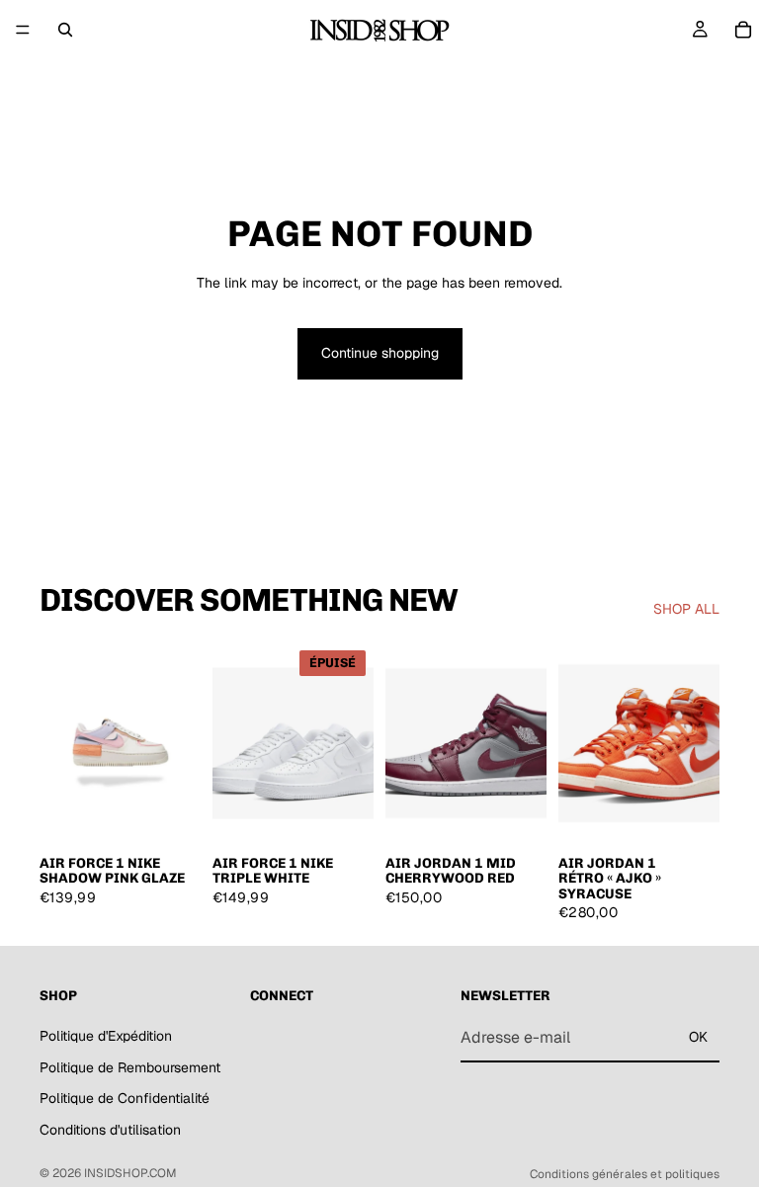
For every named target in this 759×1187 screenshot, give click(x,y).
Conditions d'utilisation (110, 1129)
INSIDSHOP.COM (130, 1173)
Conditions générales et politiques (624, 1174)
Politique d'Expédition (106, 1036)
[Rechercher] (65, 29)
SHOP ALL (686, 609)
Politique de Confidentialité (125, 1098)
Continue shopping (380, 353)
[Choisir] (170, 813)
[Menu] (22, 29)
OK (698, 1037)
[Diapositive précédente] (61, 743)
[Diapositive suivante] (179, 743)
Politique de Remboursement (130, 1066)
